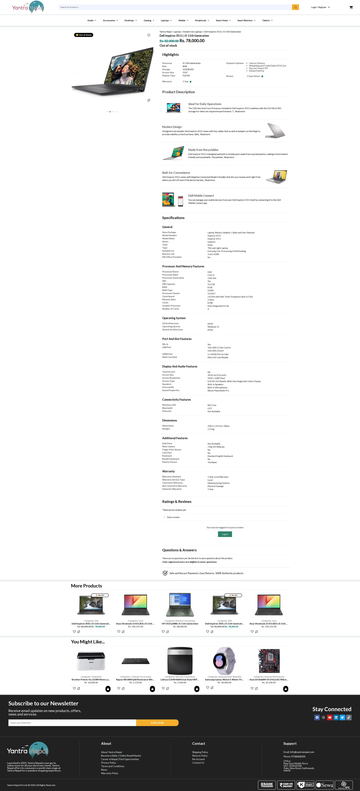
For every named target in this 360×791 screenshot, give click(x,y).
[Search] (295, 7)
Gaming (147, 20)
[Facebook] (317, 717)
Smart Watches (245, 20)
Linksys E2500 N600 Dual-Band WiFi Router (138, 679)
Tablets (266, 20)
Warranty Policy (109, 773)
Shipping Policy (200, 752)
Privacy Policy (108, 762)
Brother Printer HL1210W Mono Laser (269, 679)
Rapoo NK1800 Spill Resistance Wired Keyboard (97, 679)
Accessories (109, 20)
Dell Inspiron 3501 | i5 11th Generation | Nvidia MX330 (100, 623)
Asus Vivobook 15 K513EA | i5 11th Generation (140, 623)
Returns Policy (200, 755)
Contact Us (198, 762)
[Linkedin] (336, 717)
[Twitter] (342, 717)
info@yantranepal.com (302, 752)
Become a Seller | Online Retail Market (121, 755)
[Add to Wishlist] (149, 35)
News (104, 769)
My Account (198, 759)
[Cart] (351, 7)
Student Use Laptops (192, 31)
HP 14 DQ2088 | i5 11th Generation (180, 623)
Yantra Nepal (166, 31)
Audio (90, 20)
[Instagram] (323, 717)
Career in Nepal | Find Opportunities (120, 759)
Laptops (165, 20)
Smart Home (222, 20)
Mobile (182, 20)
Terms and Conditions (112, 766)
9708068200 (298, 756)
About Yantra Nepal (111, 752)
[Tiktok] (349, 717)
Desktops (129, 20)
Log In (225, 534)
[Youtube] (330, 717)
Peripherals (200, 20)
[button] (75, 72)
